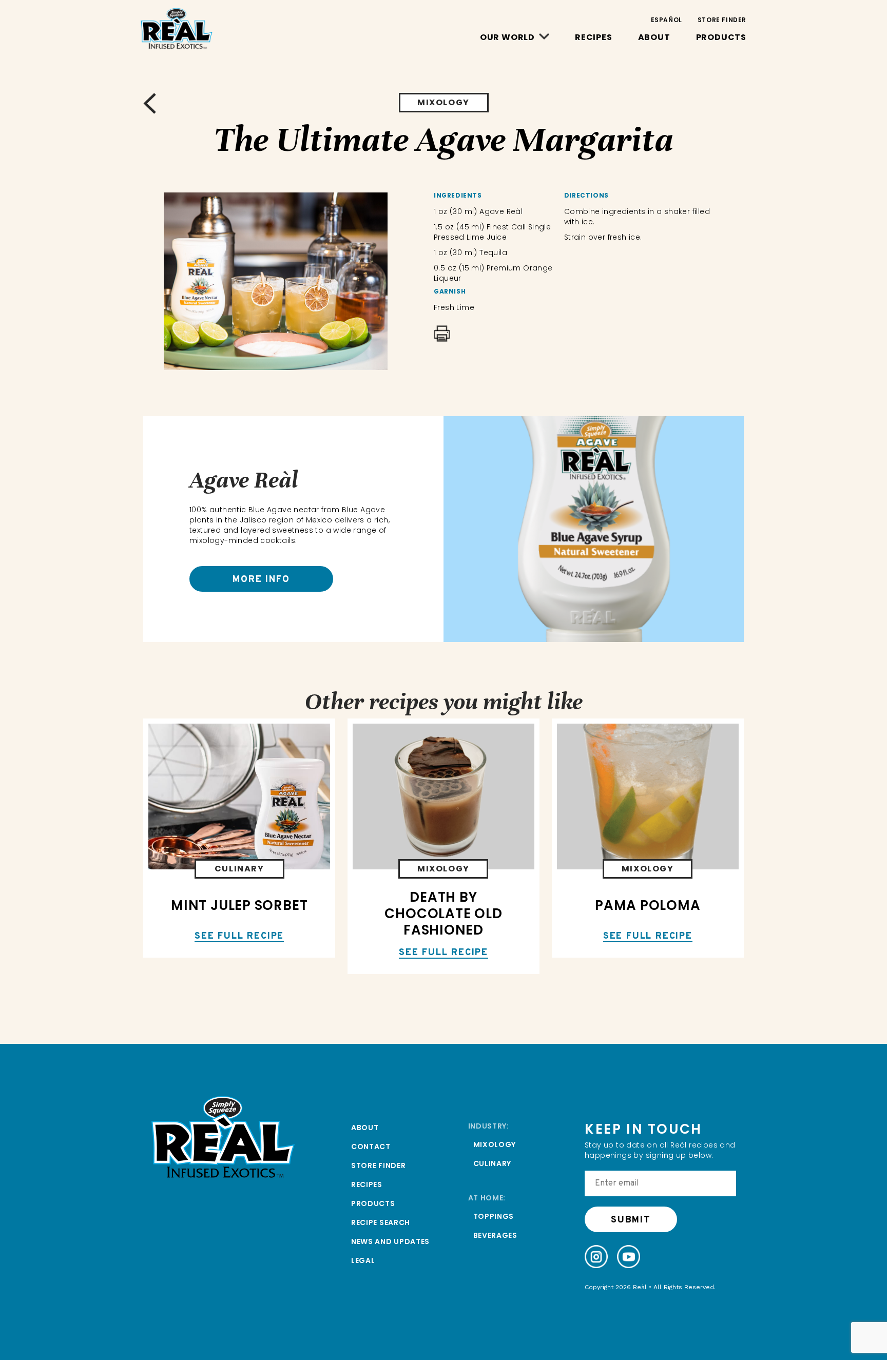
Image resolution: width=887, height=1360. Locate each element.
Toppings (493, 1216)
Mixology (494, 1144)
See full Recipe (239, 937)
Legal (363, 1260)
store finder (722, 19)
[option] (276, 281)
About (654, 37)
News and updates (390, 1241)
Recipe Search (380, 1222)
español (666, 19)
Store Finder (378, 1165)
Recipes (593, 37)
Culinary (492, 1163)
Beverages (495, 1235)
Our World (507, 37)
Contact (371, 1146)
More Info (261, 580)
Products (721, 37)
